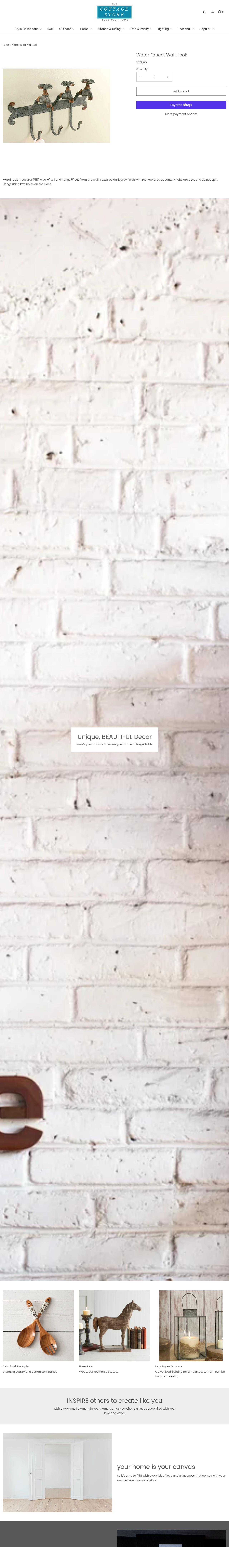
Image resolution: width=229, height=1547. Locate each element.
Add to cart (181, 91)
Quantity (142, 69)
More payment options (181, 114)
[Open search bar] (204, 12)
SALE (50, 29)
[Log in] (212, 12)
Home (6, 44)
